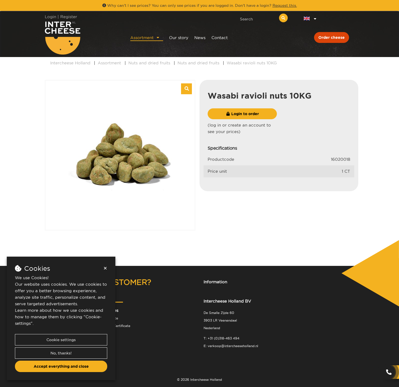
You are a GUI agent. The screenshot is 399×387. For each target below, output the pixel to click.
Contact (219, 37)
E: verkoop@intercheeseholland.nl (231, 346)
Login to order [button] (244, 114)
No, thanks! (61, 353)
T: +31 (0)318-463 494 (221, 338)
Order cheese (331, 37)
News (199, 37)
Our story (178, 37)
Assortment (142, 37)
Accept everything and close (61, 366)
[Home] (80, 37)
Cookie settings (61, 340)
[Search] (283, 18)
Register (68, 16)
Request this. (285, 5)
